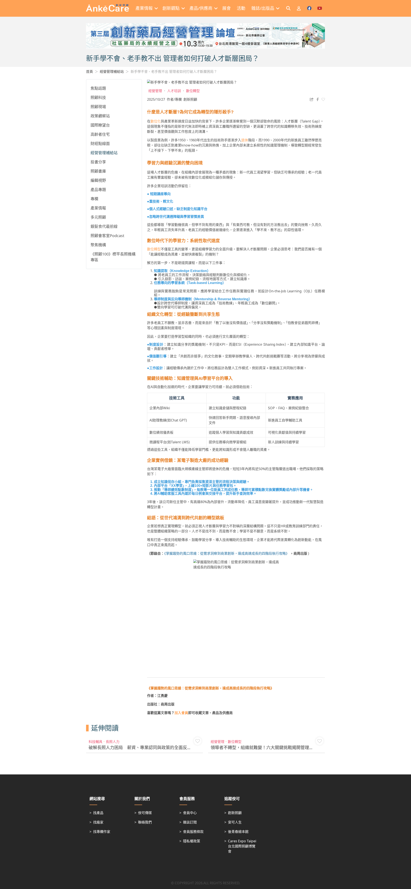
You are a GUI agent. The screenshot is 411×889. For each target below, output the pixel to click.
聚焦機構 (98, 244)
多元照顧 (98, 217)
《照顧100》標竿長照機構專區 (113, 256)
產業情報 (98, 208)
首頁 (89, 71)
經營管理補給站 (112, 71)
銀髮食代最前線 (104, 226)
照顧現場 (98, 106)
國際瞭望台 (100, 125)
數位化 (155, 121)
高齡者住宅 (100, 134)
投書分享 (98, 161)
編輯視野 (98, 180)
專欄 (94, 198)
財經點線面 (100, 143)
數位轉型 (154, 249)
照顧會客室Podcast (107, 235)
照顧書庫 (98, 171)
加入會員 (181, 712)
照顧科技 (98, 97)
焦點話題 (98, 88)
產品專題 (98, 189)
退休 (244, 140)
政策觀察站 (100, 115)
